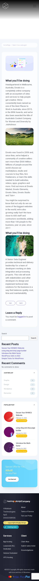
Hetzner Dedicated (10, 553)
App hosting (7, 542)
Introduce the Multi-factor (11, 353)
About (23, 507)
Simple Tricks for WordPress (13, 358)
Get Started (12, 479)
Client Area (25, 542)
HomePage (6, 45)
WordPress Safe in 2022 (11, 356)
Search (4, 334)
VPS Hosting (8, 557)
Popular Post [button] (9, 405)
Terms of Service (27, 512)
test (10, 303)
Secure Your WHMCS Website (13, 348)
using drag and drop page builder (14, 351)
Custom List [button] (8, 373)
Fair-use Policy (26, 516)
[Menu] (33, 6)
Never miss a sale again (19, 45)
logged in (21, 316)
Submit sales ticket (28, 546)
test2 (21, 303)
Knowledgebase (27, 550)
